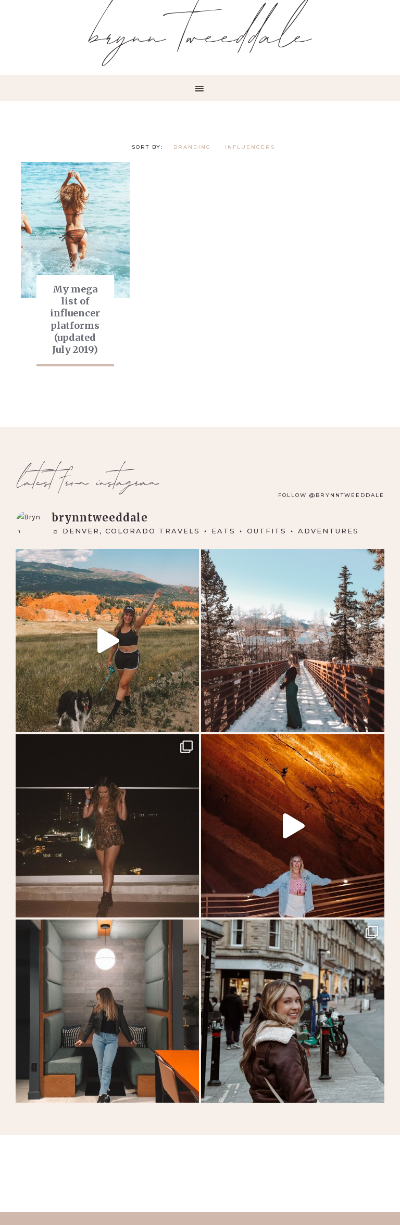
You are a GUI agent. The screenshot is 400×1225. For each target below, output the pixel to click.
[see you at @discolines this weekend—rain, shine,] (292, 825)
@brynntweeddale (346, 495)
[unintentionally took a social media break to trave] (292, 1011)
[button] (200, 88)
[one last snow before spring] (292, 640)
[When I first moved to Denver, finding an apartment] (107, 1011)
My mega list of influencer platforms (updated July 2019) (75, 319)
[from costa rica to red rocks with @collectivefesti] (107, 825)
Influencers (250, 147)
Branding (192, 147)
